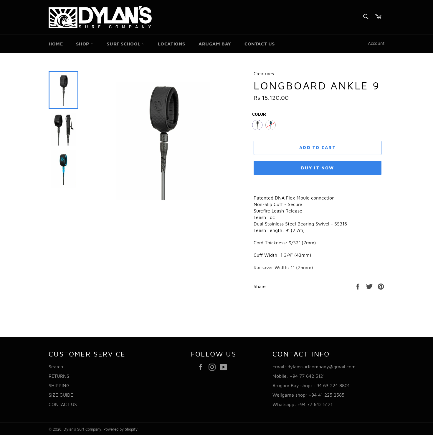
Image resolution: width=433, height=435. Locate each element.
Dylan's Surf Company (82, 429)
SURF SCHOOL (124, 43)
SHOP (83, 43)
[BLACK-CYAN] (270, 125)
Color (259, 114)
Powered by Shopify (120, 429)
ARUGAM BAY (215, 43)
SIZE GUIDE (61, 395)
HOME (56, 43)
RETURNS (59, 376)
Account (376, 43)
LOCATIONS (171, 43)
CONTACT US (259, 43)
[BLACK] (257, 125)
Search (56, 366)
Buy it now (317, 167)
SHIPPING (59, 385)
